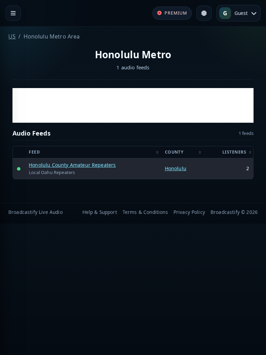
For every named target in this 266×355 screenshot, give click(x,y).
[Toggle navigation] (13, 13)
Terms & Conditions (145, 212)
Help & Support (99, 212)
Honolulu (175, 168)
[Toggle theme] (204, 13)
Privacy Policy (189, 212)
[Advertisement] (133, 105)
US (12, 36)
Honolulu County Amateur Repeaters (72, 165)
